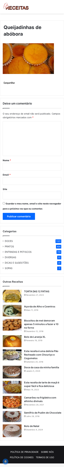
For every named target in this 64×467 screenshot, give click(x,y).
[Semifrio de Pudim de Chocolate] (12, 416)
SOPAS (8, 268)
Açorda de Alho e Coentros (39, 306)
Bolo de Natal (31, 426)
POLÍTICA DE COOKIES (21, 457)
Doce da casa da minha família (41, 367)
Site (5, 189)
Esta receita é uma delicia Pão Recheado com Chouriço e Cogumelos (41, 355)
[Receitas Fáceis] (16, 6)
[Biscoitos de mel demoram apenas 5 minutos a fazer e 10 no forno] (12, 325)
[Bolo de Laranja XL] (12, 341)
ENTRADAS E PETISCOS (18, 252)
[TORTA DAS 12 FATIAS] (12, 296)
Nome (7, 160)
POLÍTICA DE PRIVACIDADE (24, 452)
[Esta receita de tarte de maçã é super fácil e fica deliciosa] (12, 387)
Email (7, 174)
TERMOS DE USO (45, 457)
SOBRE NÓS (47, 452)
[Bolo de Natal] (12, 430)
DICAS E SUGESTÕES (17, 262)
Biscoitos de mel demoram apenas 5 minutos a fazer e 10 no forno (41, 324)
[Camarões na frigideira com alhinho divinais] (12, 402)
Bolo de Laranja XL (35, 336)
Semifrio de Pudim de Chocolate (42, 412)
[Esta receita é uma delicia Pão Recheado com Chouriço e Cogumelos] (12, 354)
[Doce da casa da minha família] (12, 372)
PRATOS (9, 246)
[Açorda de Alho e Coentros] (12, 311)
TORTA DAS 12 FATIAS (36, 291)
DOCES (9, 241)
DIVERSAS (10, 257)
